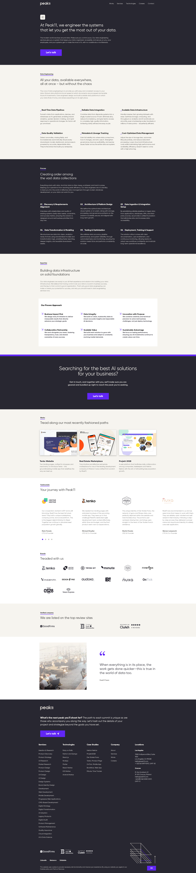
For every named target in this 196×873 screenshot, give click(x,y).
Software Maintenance (47, 827)
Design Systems (44, 782)
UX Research (43, 761)
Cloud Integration (45, 834)
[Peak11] (45, 4)
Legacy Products (45, 816)
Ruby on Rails (68, 750)
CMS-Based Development (48, 802)
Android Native (68, 775)
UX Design (42, 775)
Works (111, 3)
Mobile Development (46, 795)
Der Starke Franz (93, 757)
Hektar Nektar (92, 750)
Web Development (46, 792)
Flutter (65, 764)
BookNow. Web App (94, 768)
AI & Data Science (45, 837)
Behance (53, 860)
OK (151, 868)
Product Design (44, 768)
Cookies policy (45, 869)
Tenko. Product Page (94, 761)
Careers (142, 3)
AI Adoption (43, 813)
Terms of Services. (58, 869)
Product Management (47, 823)
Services (114, 754)
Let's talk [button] (51, 52)
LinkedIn (43, 860)
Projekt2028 (91, 754)
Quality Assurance (45, 830)
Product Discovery (45, 754)
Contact (151, 3)
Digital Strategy (44, 806)
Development (44, 789)
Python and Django (70, 754)
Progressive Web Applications (49, 799)
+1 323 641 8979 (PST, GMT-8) (145, 763)
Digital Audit (43, 820)
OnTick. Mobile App (94, 764)
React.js (66, 757)
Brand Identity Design (47, 785)
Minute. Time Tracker (94, 771)
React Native (67, 768)
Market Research (45, 764)
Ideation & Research (46, 750)
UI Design (42, 778)
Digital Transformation (47, 809)
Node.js (65, 761)
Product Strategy (45, 757)
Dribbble (63, 860)
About (113, 750)
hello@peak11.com (141, 761)
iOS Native (66, 771)
